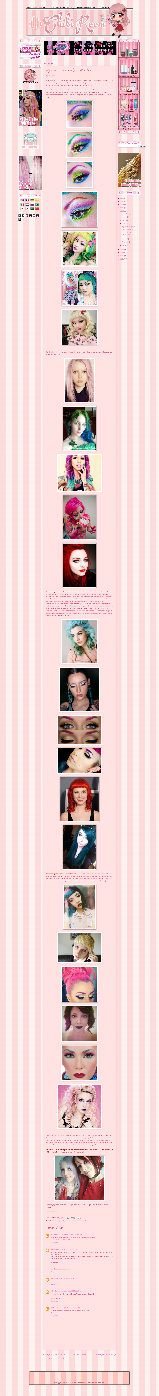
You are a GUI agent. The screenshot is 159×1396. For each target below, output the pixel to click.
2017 (122, 205)
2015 (122, 211)
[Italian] (21, 205)
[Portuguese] (37, 205)
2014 (122, 249)
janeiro (124, 245)
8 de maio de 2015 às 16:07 (68, 1249)
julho (124, 220)
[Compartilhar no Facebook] (78, 1218)
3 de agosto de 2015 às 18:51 (71, 1291)
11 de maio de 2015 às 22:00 (68, 1278)
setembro (125, 214)
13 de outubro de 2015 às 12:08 (69, 1308)
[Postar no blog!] (74, 1218)
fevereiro (125, 242)
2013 (122, 252)
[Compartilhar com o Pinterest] (80, 1218)
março (124, 239)
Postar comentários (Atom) (58, 1359)
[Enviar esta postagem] (68, 1218)
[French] (27, 201)
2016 (122, 208)
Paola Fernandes (57, 1235)
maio (124, 223)
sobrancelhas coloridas (79, 1221)
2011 (122, 259)
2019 (122, 198)
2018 (122, 201)
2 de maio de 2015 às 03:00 (73, 1235)
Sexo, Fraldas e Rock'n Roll (60, 1240)
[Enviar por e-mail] (72, 1218)
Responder (54, 1243)
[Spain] (37, 201)
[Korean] (27, 210)
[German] (32, 201)
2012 (122, 256)
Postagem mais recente (54, 1354)
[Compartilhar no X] (76, 1218)
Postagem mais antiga (106, 1354)
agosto (124, 217)
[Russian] (32, 205)
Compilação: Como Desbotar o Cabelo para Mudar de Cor (131, 228)
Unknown (54, 1249)
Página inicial (80, 1354)
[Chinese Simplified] (37, 210)
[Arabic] (32, 210)
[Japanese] (21, 210)
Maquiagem (67, 1221)
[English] (21, 201)
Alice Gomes (55, 1291)
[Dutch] (27, 205)
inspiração (58, 1221)
